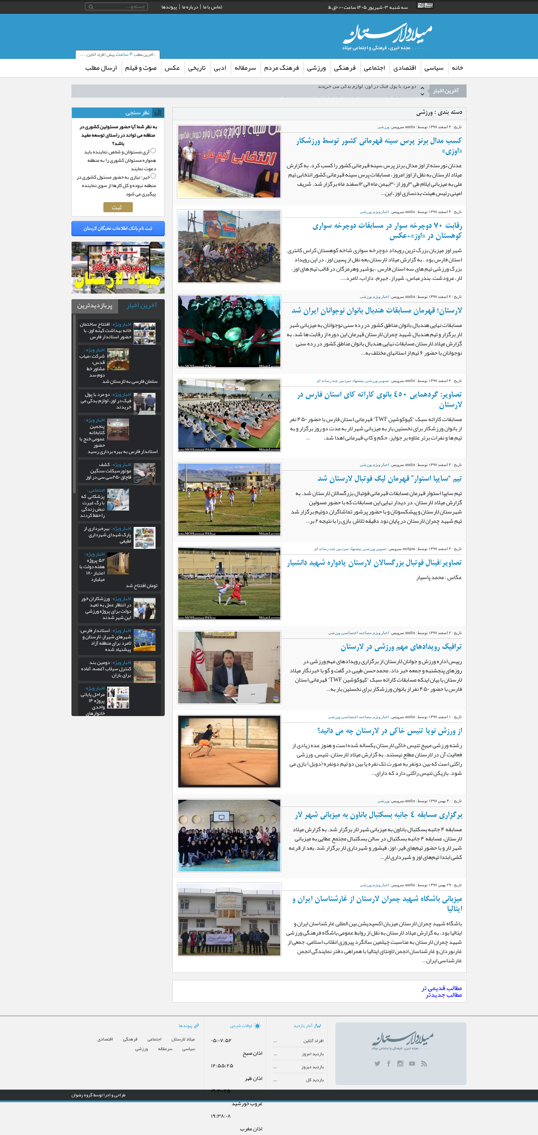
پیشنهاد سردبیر (352, 381)
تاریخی (197, 67)
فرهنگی (345, 67)
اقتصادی (404, 67)
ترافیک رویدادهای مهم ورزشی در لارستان (401, 647)
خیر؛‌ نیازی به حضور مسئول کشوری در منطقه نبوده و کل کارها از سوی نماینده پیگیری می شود (116, 185)
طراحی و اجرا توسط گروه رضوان (98, 1094)
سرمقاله (245, 67)
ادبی (220, 67)
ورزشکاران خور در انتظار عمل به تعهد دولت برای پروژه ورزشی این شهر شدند (106, 607)
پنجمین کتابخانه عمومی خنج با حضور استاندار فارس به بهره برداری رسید (341, 91)
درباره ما (190, 7)
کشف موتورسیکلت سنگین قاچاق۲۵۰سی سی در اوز (108, 470)
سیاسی (434, 67)
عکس (172, 67)
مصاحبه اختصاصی (357, 633)
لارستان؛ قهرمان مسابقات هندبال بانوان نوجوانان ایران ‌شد (376, 311)
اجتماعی (374, 67)
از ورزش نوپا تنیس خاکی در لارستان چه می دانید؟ (389, 731)
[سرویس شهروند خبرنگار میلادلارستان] (118, 291)
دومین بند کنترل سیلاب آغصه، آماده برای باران (106, 668)
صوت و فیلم (140, 67)
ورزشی (316, 67)
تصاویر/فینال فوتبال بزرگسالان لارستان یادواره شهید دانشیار (374, 563)
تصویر (384, 381)
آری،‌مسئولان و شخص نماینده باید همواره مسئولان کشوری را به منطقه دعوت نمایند (120, 160)
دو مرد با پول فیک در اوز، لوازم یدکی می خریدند (106, 400)
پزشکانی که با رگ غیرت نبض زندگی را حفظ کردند (92, 502)
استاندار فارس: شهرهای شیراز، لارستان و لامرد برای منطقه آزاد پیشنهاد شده (105, 639)
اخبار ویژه (381, 212)
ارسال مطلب (101, 67)
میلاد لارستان (183, 1039)
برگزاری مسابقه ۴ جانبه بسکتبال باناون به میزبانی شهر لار (378, 815)
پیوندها (169, 7)
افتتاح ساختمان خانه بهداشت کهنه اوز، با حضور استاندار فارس (105, 330)
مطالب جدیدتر (443, 994)
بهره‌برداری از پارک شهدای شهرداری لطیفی (107, 534)
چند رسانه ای (327, 381)
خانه (457, 67)
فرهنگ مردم (281, 67)
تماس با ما (212, 7)
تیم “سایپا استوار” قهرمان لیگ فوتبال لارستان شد (389, 479)
